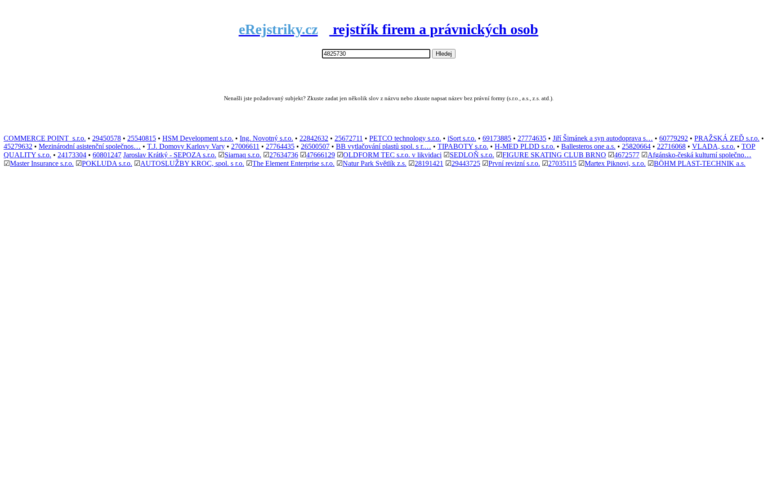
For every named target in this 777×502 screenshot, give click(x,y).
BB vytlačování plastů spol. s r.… (383, 146)
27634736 (283, 155)
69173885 (496, 138)
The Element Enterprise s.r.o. (293, 163)
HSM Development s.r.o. (197, 138)
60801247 (107, 155)
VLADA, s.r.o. (713, 146)
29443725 (465, 163)
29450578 (106, 138)
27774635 (532, 138)
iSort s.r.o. (461, 138)
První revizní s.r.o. (514, 163)
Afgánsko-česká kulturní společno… (699, 155)
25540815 (141, 138)
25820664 (636, 146)
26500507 (315, 146)
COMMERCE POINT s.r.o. (45, 138)
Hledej (444, 53)
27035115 (562, 163)
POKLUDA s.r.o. (107, 163)
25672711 (349, 138)
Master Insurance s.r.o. (42, 163)
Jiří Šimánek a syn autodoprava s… (603, 138)
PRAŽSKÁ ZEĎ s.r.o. (726, 138)
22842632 (313, 138)
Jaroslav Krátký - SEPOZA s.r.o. (169, 155)
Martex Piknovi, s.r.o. (615, 163)
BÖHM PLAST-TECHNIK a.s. (700, 163)
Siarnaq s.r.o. (242, 155)
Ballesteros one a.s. (588, 146)
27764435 (280, 146)
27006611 (245, 146)
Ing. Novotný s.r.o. (266, 138)
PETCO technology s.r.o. (405, 138)
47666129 (320, 155)
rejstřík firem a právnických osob (389, 29)
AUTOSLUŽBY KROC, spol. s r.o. (192, 163)
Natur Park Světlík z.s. (374, 163)
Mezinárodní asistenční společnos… (90, 146)
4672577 (626, 155)
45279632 (18, 146)
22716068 (671, 146)
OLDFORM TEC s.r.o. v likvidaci (392, 155)
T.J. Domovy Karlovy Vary (186, 146)
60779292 (673, 138)
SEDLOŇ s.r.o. (472, 155)
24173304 (72, 155)
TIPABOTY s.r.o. (463, 146)
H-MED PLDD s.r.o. (525, 146)
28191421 (429, 163)
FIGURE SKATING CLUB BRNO (554, 155)
